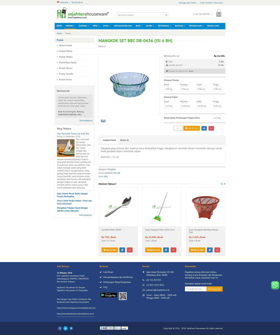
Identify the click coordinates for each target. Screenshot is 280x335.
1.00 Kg (168, 89)
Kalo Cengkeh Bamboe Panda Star (203, 231)
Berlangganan (214, 289)
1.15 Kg (168, 106)
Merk (95, 26)
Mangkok (111, 169)
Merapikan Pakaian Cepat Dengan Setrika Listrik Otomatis (72, 209)
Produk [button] (69, 26)
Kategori (83, 26)
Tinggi (216, 84)
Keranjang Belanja (123, 26)
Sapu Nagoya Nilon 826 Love (159, 229)
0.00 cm (184, 89)
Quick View (118, 221)
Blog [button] (138, 26)
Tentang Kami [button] (195, 26)
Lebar (199, 84)
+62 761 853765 (153, 280)
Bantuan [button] (179, 26)
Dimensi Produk (171, 80)
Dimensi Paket (170, 97)
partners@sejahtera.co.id (157, 290)
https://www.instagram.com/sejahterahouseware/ (78, 308)
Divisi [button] (106, 26)
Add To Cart (192, 128)
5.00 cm (217, 89)
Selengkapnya (85, 120)
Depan (59, 26)
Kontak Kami (213, 26)
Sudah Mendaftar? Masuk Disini (211, 3)
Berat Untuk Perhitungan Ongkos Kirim (182, 117)
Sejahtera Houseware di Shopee (71, 287)
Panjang (183, 84)
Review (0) (124, 140)
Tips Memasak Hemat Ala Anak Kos (73, 133)
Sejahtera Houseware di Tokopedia (72, 290)
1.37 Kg (217, 118)
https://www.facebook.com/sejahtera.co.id (75, 313)
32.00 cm (185, 106)
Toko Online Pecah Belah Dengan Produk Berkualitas (72, 195)
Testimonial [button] (164, 26)
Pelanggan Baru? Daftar (187, 3)
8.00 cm (217, 106)
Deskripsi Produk (109, 140)
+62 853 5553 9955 (155, 285)
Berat (166, 84)
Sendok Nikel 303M (111, 229)
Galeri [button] (149, 26)
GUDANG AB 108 (112, 173)
